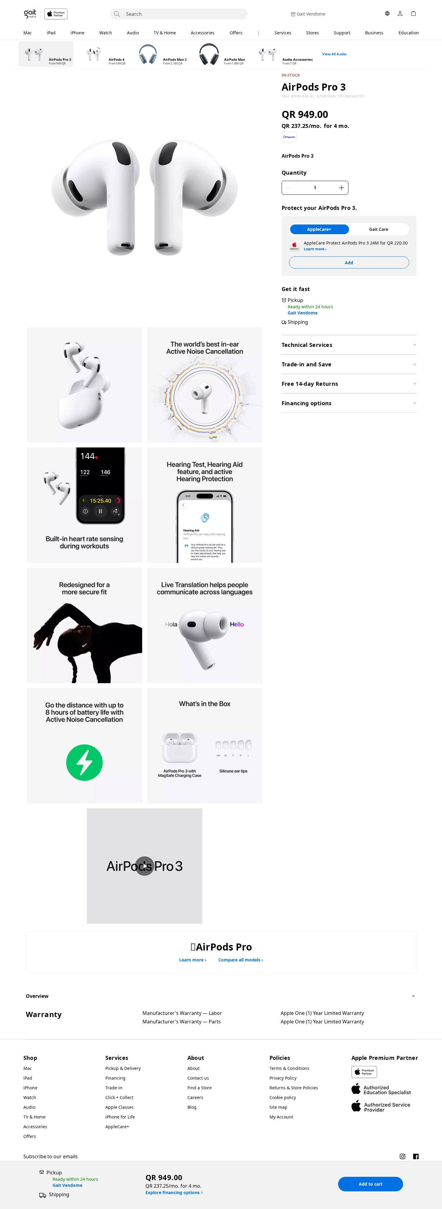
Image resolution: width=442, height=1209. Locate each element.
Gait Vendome (302, 312)
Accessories (202, 33)
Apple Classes (119, 1107)
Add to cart (370, 1184)
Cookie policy (282, 1097)
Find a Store (199, 1088)
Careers (195, 1097)
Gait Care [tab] (378, 229)
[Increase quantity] (341, 187)
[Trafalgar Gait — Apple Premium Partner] (45, 14)
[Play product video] (144, 866)
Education (409, 33)
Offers (236, 33)
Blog (192, 1107)
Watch (105, 33)
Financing (115, 1078)
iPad (51, 33)
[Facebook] (416, 1156)
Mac (27, 33)
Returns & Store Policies (293, 1088)
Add (349, 262)
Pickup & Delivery (123, 1068)
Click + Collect (119, 1097)
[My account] (400, 14)
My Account (281, 1117)
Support (342, 33)
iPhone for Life (120, 1117)
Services (283, 33)
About (193, 1068)
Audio (133, 33)
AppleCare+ (117, 1126)
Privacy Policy (282, 1078)
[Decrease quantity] (288, 187)
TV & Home (165, 33)
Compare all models (240, 959)
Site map (278, 1107)
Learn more (315, 249)
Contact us (198, 1078)
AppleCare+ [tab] (319, 229)
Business (374, 33)
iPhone (77, 33)
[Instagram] (402, 1156)
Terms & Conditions (289, 1068)
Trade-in (113, 1088)
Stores (312, 33)
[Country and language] (387, 14)
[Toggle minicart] (413, 14)
